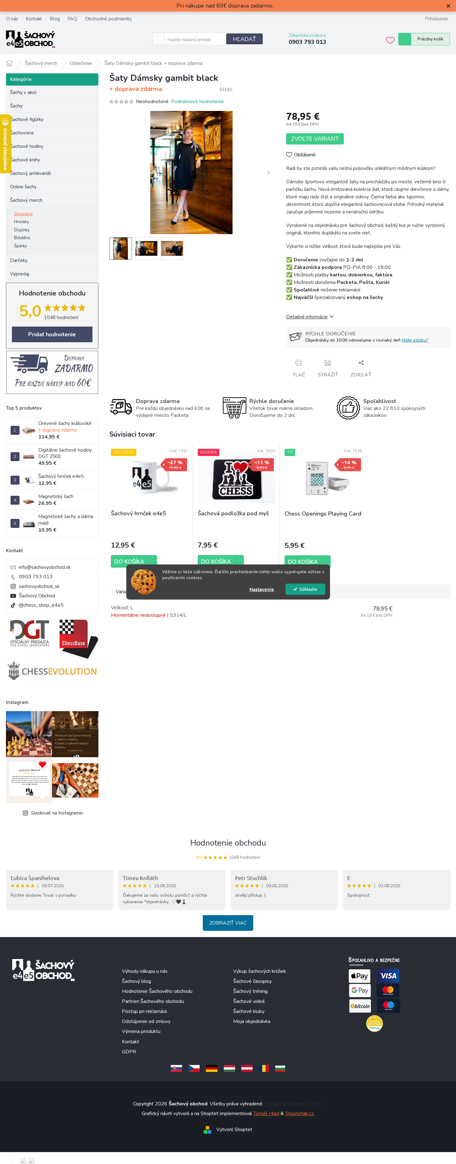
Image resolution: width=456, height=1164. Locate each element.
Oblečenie (23, 214)
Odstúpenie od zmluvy (146, 1021)
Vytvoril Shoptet (234, 1129)
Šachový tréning (250, 991)
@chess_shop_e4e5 (41, 605)
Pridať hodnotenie (52, 334)
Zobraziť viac (228, 923)
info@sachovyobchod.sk (45, 567)
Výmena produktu (141, 1031)
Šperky (20, 246)
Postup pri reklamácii (144, 1011)
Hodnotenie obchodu (228, 842)
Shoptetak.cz (299, 1113)
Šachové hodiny (27, 146)
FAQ (72, 19)
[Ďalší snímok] (269, 173)
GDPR (129, 1051)
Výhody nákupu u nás (145, 971)
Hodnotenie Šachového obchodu (157, 991)
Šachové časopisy (252, 981)
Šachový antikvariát (30, 173)
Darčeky (19, 260)
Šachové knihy (25, 160)
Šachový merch (26, 200)
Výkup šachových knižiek (259, 971)
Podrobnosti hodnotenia (197, 101)
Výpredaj (19, 274)
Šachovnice (22, 133)
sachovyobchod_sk (39, 586)
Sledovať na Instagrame (57, 813)
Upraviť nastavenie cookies (294, 1103)
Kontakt (34, 19)
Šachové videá (249, 1001)
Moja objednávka (251, 1021)
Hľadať (244, 39)
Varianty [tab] (124, 591)
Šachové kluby (249, 1011)
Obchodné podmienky (108, 19)
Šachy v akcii (23, 92)
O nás (12, 19)
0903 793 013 (36, 576)
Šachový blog (136, 981)
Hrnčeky (21, 222)
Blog (55, 19)
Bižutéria (22, 238)
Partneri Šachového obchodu (153, 1001)
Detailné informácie (307, 316)
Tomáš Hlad (266, 1113)
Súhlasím (308, 589)
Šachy (16, 106)
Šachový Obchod (37, 595)
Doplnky (22, 230)
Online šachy (23, 187)
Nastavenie (261, 589)
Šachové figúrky (27, 119)
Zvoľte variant (315, 139)
